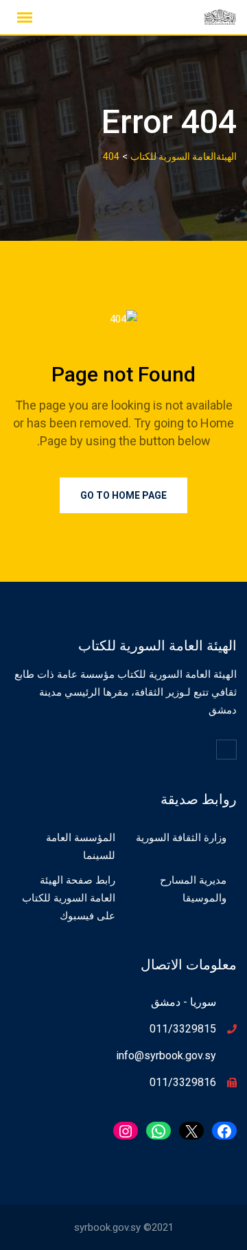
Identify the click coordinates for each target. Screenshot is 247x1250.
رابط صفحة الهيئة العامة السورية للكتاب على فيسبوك (68, 898)
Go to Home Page (123, 495)
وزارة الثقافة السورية (181, 838)
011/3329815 (183, 1028)
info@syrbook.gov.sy (166, 1055)
